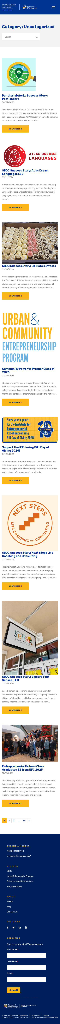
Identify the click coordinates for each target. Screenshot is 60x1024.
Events (10, 901)
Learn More (15, 129)
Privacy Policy (35, 1015)
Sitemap (46, 1015)
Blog (9, 907)
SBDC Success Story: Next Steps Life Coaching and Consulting (27, 554)
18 (24, 820)
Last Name (12, 961)
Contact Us (12, 912)
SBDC (9, 871)
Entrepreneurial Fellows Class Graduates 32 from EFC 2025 (23, 768)
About (11, 897)
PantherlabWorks (14, 886)
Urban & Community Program (20, 876)
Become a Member (18, 846)
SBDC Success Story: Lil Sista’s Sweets (29, 266)
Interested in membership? (19, 856)
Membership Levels (15, 851)
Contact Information (30, 997)
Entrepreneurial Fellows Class (20, 881)
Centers (12, 866)
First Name (12, 949)
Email (9, 973)
